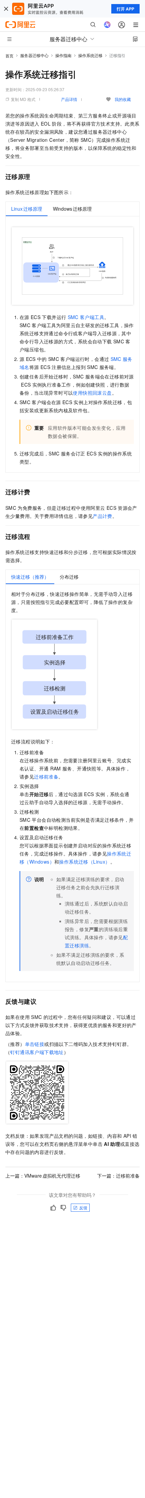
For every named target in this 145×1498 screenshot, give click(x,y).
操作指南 (63, 55)
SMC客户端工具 (86, 317)
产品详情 (69, 99)
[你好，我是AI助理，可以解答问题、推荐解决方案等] (107, 25)
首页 (9, 55)
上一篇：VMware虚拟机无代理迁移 (42, 1175)
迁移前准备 (46, 776)
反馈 (83, 1207)
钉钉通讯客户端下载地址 (36, 1052)
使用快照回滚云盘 (92, 392)
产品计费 (102, 516)
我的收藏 (123, 99)
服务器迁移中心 (34, 55)
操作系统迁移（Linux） (84, 861)
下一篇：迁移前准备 (118, 1175)
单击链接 (35, 1044)
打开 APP (125, 9)
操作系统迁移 (90, 55)
